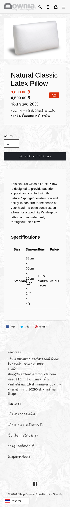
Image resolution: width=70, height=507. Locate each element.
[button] (16, 500)
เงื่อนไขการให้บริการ (22, 435)
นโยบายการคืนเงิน (21, 414)
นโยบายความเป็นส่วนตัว (25, 425)
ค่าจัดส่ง (29, 111)
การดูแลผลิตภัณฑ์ (20, 446)
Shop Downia (26, 494)
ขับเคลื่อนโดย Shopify (48, 494)
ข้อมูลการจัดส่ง (18, 457)
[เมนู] (64, 6)
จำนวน (8, 136)
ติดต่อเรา (14, 403)
